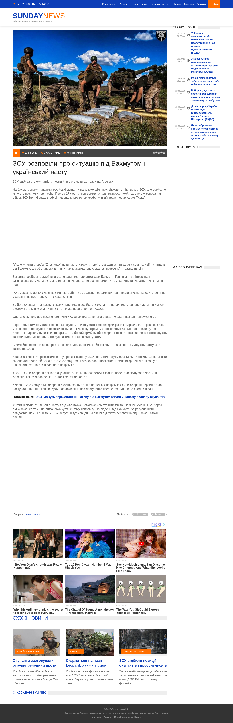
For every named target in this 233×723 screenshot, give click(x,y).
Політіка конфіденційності (127, 717)
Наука (143, 4)
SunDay (39, 16)
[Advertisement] (90, 229)
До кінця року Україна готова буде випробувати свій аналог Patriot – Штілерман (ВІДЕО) (204, 113)
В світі (134, 4)
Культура (188, 4)
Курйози (201, 4)
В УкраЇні (123, 4)
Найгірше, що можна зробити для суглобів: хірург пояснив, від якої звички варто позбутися (205, 95)
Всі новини (108, 4)
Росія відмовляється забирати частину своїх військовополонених (205, 81)
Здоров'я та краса (160, 4)
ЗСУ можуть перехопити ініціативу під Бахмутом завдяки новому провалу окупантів (100, 397)
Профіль (214, 4)
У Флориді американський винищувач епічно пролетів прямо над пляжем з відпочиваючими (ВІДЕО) (203, 43)
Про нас (108, 717)
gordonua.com (32, 514)
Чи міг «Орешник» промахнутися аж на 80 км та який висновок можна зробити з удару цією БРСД (204, 132)
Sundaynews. (162, 713)
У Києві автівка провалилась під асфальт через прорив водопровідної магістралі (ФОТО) (204, 65)
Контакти (96, 717)
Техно (177, 4)
